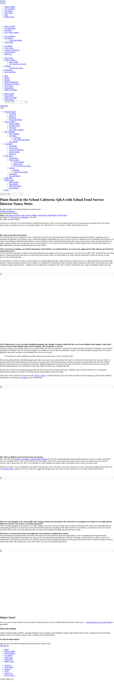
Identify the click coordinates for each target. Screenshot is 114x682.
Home (6, 190)
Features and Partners (11, 84)
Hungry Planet (9, 469)
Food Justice (8, 86)
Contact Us (8, 673)
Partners (7, 669)
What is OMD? (9, 7)
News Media (8, 96)
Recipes (7, 80)
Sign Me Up (4, 646)
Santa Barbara (52, 215)
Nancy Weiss (25, 215)
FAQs (6, 671)
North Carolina (10, 60)
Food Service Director (12, 215)
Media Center (9, 17)
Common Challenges (11, 50)
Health (6, 78)
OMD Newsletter (10, 98)
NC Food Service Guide (17, 64)
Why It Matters (9, 9)
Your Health (8, 42)
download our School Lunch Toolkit (99, 622)
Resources (8, 54)
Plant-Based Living (11, 82)
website (24, 378)
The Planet (8, 38)
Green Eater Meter (15, 40)
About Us (12, 116)
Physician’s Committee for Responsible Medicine (30, 459)
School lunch (62, 215)
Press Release (9, 100)
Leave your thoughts (21, 217)
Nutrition (34, 215)
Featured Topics (10, 112)
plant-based (42, 215)
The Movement (9, 28)
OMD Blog (4, 106)
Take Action (8, 13)
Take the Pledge (10, 72)
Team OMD (8, 667)
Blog (6, 15)
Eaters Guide (13, 62)
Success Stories (9, 52)
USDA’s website (40, 376)
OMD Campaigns (10, 90)
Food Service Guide (16, 68)
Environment (9, 88)
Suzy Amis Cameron (11, 32)
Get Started (8, 11)
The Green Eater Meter (21, 140)
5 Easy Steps (8, 48)
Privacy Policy (9, 675)
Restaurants (8, 70)
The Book (8, 30)
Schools (7, 66)
